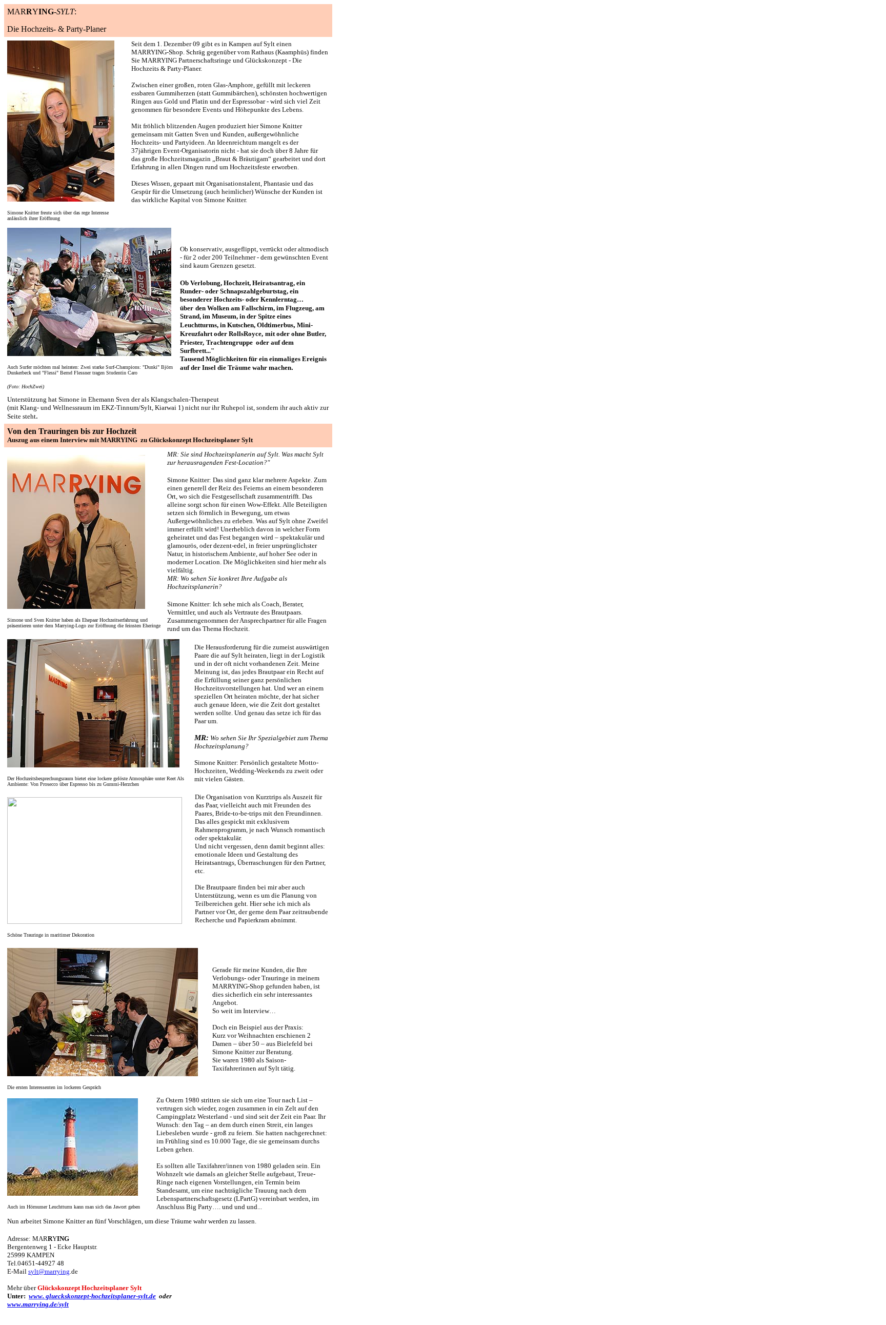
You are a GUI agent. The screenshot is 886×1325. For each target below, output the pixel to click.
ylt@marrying (50, 1271)
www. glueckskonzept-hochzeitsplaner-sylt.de (92, 1296)
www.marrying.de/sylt (38, 1304)
